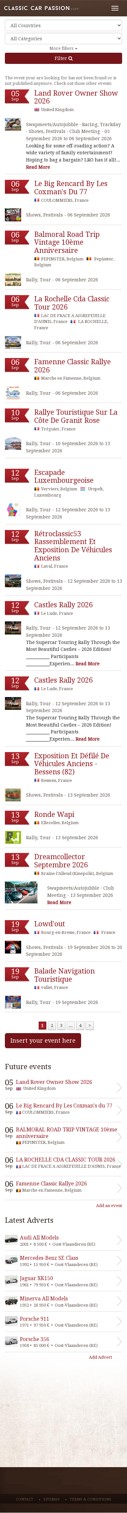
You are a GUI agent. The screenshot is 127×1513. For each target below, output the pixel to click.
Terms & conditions (90, 1499)
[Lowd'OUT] (13, 947)
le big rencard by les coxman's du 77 (70, 188)
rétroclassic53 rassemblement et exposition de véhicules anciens (73, 546)
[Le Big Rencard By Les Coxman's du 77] (13, 214)
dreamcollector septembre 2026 (61, 861)
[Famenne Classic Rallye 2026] (13, 393)
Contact (24, 1499)
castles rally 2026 (63, 605)
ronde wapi (54, 814)
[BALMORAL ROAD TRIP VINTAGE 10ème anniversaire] (13, 279)
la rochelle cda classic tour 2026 (71, 303)
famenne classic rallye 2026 (72, 366)
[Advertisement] (63, 1421)
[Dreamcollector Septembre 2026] (21, 892)
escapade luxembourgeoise (63, 476)
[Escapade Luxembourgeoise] (13, 509)
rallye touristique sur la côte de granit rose (76, 416)
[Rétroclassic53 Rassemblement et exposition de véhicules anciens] (13, 581)
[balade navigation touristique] (13, 1002)
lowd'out (49, 924)
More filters (61, 48)
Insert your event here (43, 1040)
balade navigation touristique (64, 975)
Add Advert (100, 1357)
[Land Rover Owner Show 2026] (13, 124)
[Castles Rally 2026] (13, 627)
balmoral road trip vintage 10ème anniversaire (67, 242)
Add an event (109, 1205)
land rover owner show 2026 (76, 97)
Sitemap (51, 1499)
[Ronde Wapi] (13, 837)
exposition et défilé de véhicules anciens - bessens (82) (71, 764)
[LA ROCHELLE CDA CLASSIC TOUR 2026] (13, 342)
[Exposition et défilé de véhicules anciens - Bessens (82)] (13, 794)
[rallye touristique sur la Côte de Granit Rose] (13, 443)
